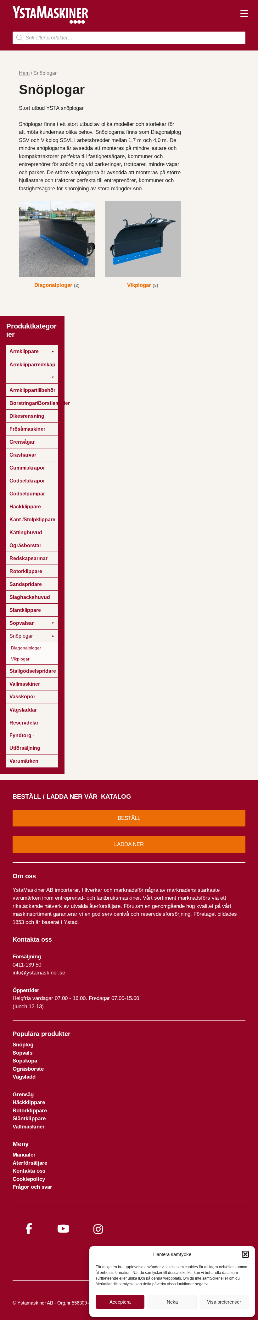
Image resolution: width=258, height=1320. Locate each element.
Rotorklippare (30, 1111)
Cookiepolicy (29, 1179)
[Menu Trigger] (244, 13)
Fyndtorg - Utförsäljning (24, 742)
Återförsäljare (30, 1163)
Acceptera (120, 1302)
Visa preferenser (224, 1302)
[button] (245, 1254)
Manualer (24, 1155)
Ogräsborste (28, 1069)
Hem (24, 73)
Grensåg (23, 1095)
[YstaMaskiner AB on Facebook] (29, 1229)
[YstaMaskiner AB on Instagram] (98, 1229)
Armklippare (24, 351)
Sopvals (22, 1053)
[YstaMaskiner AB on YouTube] (63, 1229)
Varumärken (23, 761)
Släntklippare (29, 1119)
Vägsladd (24, 1077)
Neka (172, 1302)
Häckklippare (29, 1102)
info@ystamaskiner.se (39, 973)
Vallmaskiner (29, 1127)
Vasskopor (22, 696)
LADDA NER (129, 844)
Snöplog (23, 1045)
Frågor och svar (32, 1187)
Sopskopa (25, 1061)
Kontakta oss (29, 1171)
